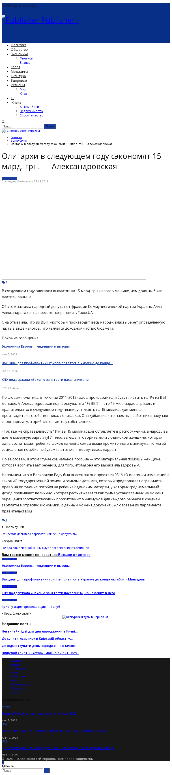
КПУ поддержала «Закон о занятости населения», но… (46, 379)
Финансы (26, 58)
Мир (23, 89)
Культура (18, 76)
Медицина (19, 71)
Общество (19, 49)
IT (12, 98)
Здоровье (19, 80)
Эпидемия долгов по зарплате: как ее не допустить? (39, 534)
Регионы (18, 85)
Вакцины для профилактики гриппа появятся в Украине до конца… (57, 363)
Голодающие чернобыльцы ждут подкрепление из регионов (45, 548)
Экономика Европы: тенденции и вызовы (36, 346)
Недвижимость (31, 111)
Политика (18, 45)
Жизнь (16, 102)
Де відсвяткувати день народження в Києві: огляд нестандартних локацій (58, 748)
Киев (23, 93)
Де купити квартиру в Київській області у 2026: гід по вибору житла (53, 731)
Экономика (19, 54)
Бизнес (25, 62)
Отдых (15, 692)
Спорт (15, 67)
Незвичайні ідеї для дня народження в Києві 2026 (39, 713)
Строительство (31, 115)
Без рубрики (9, 178)
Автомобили (29, 107)
